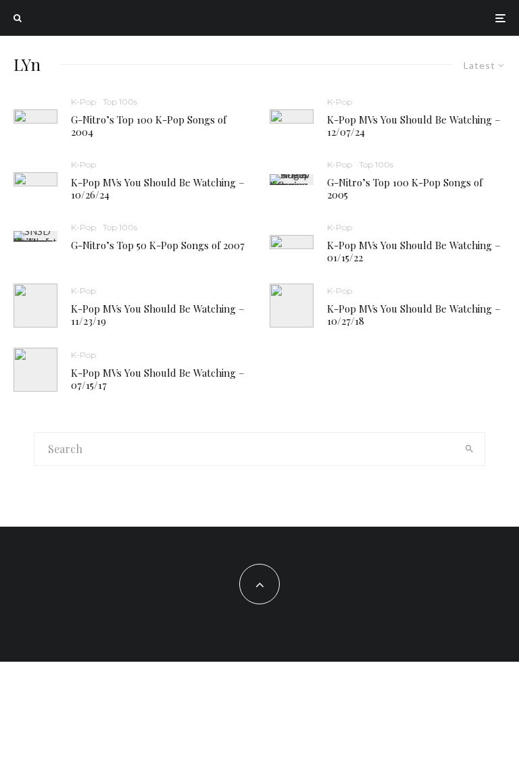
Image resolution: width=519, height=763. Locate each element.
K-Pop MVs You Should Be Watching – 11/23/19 (158, 314)
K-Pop (83, 102)
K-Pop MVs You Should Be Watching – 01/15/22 (414, 251)
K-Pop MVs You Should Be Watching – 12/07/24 (414, 125)
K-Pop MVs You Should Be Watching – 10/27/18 (414, 314)
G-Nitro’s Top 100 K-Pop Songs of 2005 (405, 188)
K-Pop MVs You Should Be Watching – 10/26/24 (158, 188)
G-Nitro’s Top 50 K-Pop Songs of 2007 (158, 245)
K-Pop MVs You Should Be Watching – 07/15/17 (158, 379)
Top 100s (120, 102)
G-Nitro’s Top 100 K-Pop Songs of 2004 (148, 125)
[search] (469, 449)
